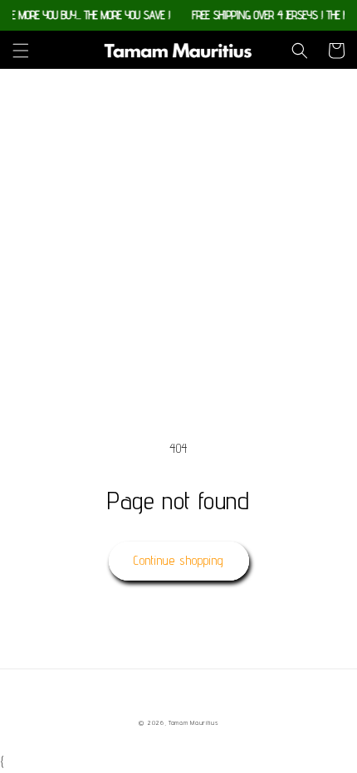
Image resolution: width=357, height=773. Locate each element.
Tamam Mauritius (193, 722)
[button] (20, 50)
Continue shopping (179, 560)
